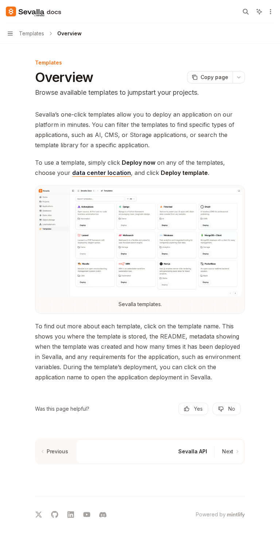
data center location (101, 172)
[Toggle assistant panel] (259, 11)
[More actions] (270, 12)
